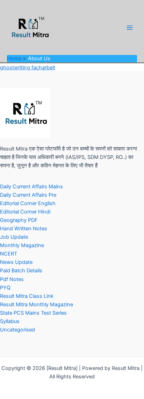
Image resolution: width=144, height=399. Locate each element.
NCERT (8, 254)
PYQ (5, 288)
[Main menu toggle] (129, 27)
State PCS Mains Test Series (33, 313)
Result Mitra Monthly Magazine (36, 304)
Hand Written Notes (23, 228)
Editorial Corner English (28, 203)
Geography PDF (19, 220)
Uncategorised (17, 330)
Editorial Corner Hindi (25, 212)
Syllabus (10, 321)
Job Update (14, 237)
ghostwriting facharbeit (27, 67)
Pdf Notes (12, 279)
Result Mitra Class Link (26, 296)
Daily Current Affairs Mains (31, 186)
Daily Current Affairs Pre (28, 195)
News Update (16, 262)
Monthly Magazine (22, 245)
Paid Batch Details (21, 270)
